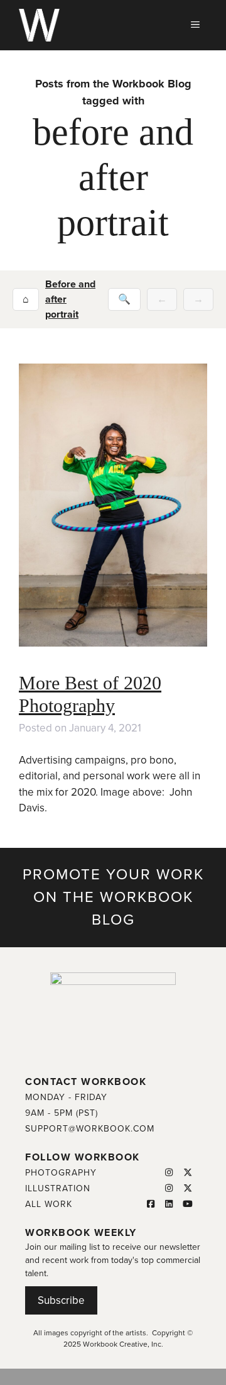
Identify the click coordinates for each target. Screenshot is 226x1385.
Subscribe (61, 1300)
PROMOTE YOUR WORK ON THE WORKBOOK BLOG (113, 897)
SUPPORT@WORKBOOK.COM (89, 1128)
